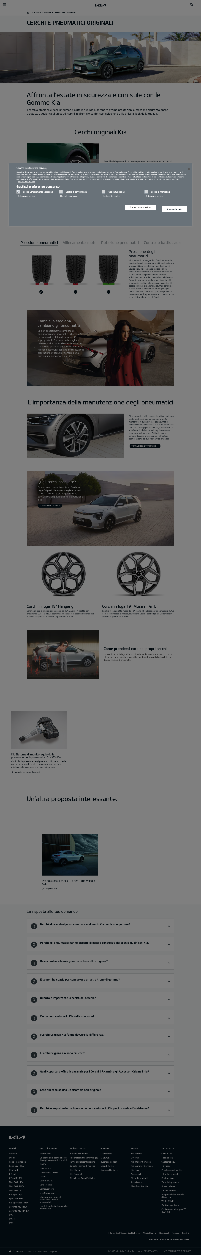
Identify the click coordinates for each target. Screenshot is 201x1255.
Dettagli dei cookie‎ (26, 196)
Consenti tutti (174, 209)
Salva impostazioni (141, 207)
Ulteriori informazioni (26, 181)
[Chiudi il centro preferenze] (188, 169)
